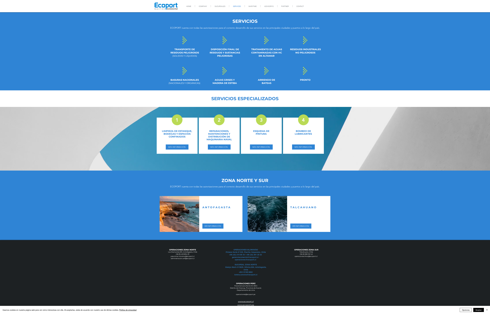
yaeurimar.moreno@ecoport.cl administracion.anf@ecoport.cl (182, 257)
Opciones (466, 310)
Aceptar (478, 310)
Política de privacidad (128, 310)
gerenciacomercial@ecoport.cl (245, 257)
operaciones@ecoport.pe (246, 294)
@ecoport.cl (251, 260)
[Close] (486, 310)
